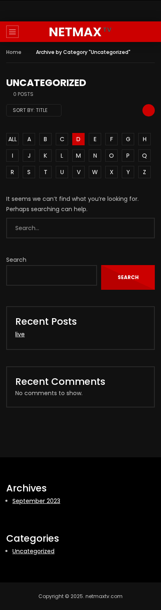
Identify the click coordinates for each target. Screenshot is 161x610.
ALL (12, 139)
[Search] (150, 31)
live (20, 334)
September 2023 (36, 501)
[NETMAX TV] (80, 32)
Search (16, 260)
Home (13, 52)
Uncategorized (33, 551)
